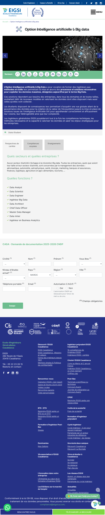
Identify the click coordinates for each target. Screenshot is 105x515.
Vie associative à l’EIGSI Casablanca (48, 455)
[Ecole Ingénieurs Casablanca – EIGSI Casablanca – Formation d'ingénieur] (12, 12)
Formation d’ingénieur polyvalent (77, 417)
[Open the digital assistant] (95, 504)
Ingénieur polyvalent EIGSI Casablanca (79, 345)
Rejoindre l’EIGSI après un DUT (48, 417)
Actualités (71, 487)
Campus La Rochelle (46, 3)
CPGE (70, 397)
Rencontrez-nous (45, 379)
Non (71, 288)
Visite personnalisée (46, 393)
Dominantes (43, 443)
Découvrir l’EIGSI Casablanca (45, 345)
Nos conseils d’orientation (78, 492)
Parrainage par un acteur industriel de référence (77, 434)
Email (32, 283)
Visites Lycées (44, 387)
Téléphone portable (13, 283)
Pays (31, 269)
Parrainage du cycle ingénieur (79, 481)
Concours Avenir (74, 3)
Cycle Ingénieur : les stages (78, 438)
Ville (82, 269)
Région (58, 269)
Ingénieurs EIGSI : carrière (78, 355)
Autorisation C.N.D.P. (65, 283)
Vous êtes (85, 258)
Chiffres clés (72, 373)
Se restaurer (72, 462)
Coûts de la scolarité (76, 408)
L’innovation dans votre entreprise (48, 474)
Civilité (7, 258)
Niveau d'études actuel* (10, 271)
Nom (31, 258)
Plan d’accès (72, 468)
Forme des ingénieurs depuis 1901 (50, 359)
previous (5, 55)
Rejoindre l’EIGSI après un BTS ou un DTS (48, 412)
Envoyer (12, 305)
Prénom (59, 258)
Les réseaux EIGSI (75, 473)
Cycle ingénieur (74, 425)
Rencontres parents (46, 390)
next (99, 55)
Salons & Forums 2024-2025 (50, 385)
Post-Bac (71, 379)
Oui (61, 288)
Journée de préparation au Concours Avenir (78, 391)
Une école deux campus (77, 443)
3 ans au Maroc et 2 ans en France (78, 364)
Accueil (5, 22)
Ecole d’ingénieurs (29, 3)
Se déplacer (72, 465)
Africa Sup (61, 3)
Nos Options (43, 446)
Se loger (70, 460)
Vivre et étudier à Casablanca (74, 455)
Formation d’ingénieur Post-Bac (50, 426)
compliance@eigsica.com (52, 504)
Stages (41, 430)
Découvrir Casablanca (76, 446)
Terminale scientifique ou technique (77, 383)
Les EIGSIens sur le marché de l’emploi (50, 488)
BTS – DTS (42, 408)
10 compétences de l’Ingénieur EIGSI (75, 351)
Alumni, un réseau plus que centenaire (78, 477)
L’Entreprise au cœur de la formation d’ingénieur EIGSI (49, 480)
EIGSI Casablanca (45, 350)
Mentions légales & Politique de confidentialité (49, 364)
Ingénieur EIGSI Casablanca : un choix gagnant (79, 369)
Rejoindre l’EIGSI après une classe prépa (78, 401)
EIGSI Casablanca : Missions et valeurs (49, 354)
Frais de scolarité (74, 411)
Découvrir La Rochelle (76, 449)
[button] (7, 507)
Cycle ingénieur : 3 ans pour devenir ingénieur (79, 429)
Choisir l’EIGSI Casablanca (79, 360)
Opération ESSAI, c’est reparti (50, 382)
